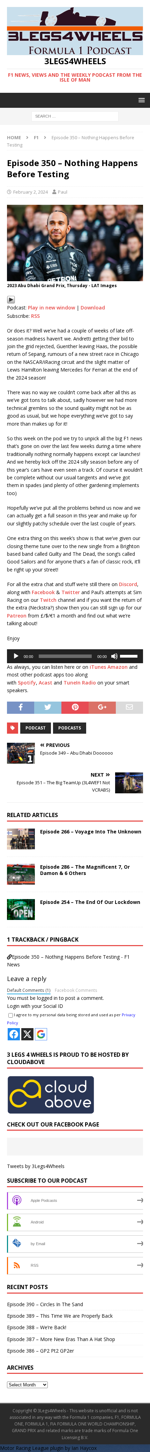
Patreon (17, 615)
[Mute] (114, 656)
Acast (45, 682)
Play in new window (51, 307)
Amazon (117, 667)
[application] (75, 656)
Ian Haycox (84, 1448)
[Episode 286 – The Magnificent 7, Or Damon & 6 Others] (21, 874)
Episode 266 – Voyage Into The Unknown (90, 831)
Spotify (27, 682)
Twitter (70, 592)
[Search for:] (75, 115)
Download (93, 307)
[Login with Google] (41, 1034)
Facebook (43, 592)
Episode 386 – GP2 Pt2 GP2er (40, 1350)
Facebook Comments (76, 990)
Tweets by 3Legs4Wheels (36, 1166)
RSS (35, 316)
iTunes (98, 667)
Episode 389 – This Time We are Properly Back (60, 1315)
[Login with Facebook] (14, 1034)
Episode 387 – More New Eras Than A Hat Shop (61, 1339)
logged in (47, 998)
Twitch (48, 600)
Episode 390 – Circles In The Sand (45, 1304)
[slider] (130, 655)
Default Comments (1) (29, 990)
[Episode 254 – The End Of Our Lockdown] (21, 909)
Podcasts (69, 728)
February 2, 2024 (30, 192)
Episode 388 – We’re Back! (36, 1327)
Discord (128, 584)
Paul (62, 192)
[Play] (11, 300)
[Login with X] (27, 1034)
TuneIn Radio (79, 682)
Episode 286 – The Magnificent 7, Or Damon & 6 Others (85, 869)
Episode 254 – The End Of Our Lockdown (90, 902)
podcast (35, 728)
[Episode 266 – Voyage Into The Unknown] (21, 839)
